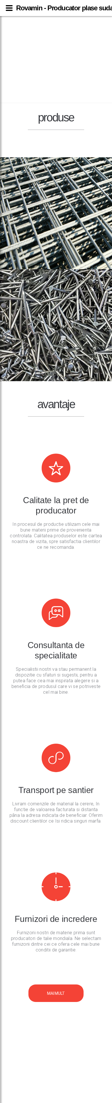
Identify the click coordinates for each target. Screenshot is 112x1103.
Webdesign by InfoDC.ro (56, 1100)
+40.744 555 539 (56, 27)
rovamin (53, 61)
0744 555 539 (56, 1016)
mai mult (56, 993)
